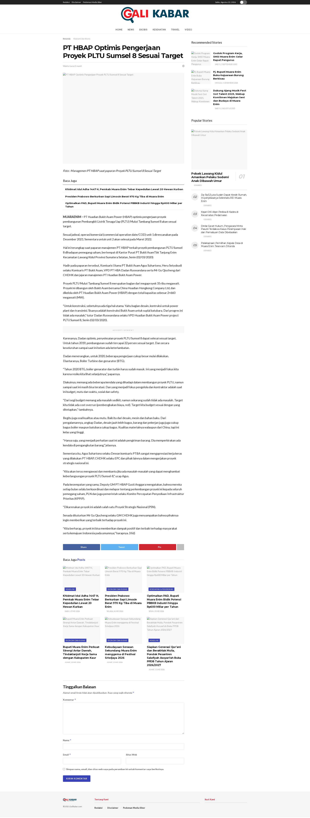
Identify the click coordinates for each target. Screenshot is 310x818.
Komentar (69, 699)
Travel (175, 29)
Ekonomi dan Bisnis (81, 38)
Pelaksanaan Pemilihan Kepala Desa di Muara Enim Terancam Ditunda (222, 245)
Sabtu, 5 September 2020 (226, 64)
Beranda (66, 38)
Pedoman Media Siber (92, 2)
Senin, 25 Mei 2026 (156, 611)
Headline (70, 589)
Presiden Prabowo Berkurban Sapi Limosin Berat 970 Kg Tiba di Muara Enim (114, 196)
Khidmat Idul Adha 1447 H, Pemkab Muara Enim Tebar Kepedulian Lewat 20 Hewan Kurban (124, 189)
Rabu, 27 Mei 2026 (72, 611)
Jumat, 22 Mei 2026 (72, 662)
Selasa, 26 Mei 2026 (114, 611)
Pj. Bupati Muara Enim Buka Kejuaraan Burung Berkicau (228, 75)
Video (188, 29)
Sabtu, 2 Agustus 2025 (225, 108)
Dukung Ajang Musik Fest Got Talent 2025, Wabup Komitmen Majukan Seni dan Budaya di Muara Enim (229, 97)
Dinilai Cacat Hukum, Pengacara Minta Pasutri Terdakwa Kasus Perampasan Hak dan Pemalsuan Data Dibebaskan (223, 229)
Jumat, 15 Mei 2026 (114, 662)
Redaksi (66, 2)
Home (119, 29)
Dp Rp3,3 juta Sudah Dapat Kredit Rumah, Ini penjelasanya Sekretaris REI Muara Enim (224, 198)
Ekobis (143, 29)
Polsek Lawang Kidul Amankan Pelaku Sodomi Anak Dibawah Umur (210, 177)
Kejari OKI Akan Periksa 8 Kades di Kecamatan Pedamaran (219, 213)
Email (67, 754)
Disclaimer (76, 2)
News (131, 29)
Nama (67, 740)
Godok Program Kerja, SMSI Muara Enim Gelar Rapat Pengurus (228, 57)
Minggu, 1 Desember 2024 (226, 83)
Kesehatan (159, 29)
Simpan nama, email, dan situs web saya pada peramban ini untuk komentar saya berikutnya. (115, 769)
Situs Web (131, 754)
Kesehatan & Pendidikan (161, 589)
